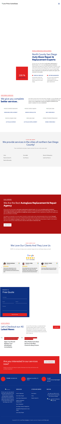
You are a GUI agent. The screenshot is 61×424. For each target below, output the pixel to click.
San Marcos (33, 393)
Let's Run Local (45, 420)
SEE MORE (57, 327)
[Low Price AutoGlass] (10, 3)
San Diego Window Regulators (22, 406)
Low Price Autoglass (24, 420)
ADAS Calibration (20, 393)
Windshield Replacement (12, 339)
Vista (32, 395)
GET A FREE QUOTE (49, 361)
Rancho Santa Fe (34, 398)
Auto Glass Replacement (21, 398)
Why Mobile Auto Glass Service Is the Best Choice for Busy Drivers (31, 343)
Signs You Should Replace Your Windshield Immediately (9, 344)
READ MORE (7, 224)
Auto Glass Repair (20, 395)
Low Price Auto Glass (9, 337)
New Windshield (19, 404)
